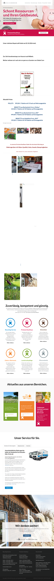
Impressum (35, 578)
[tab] (10, 445)
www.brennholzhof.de (43, 566)
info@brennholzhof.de (42, 565)
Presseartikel (45, 3)
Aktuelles (40, 3)
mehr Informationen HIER (10, 415)
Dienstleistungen (34, 3)
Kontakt (49, 3)
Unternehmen (27, 3)
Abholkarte (7, 465)
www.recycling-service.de (10, 564)
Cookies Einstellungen (47, 578)
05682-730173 (12, 484)
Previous (10, 165)
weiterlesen (27, 535)
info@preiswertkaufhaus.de (27, 561)
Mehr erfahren (10, 342)
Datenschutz (40, 578)
